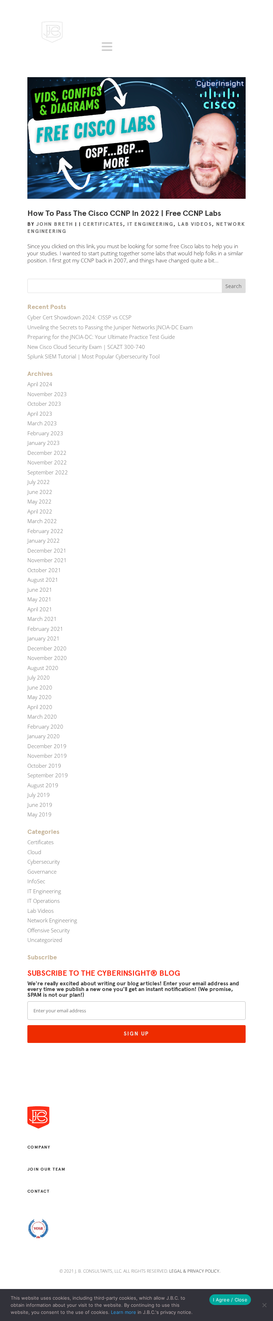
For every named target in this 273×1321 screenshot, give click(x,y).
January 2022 (43, 540)
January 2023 (43, 442)
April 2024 (39, 384)
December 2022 (46, 452)
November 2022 (47, 462)
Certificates (103, 224)
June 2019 (39, 804)
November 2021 (47, 560)
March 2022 (42, 520)
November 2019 (47, 755)
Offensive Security (48, 930)
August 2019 (42, 785)
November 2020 (47, 657)
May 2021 (39, 599)
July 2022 (38, 481)
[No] (264, 1305)
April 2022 (39, 511)
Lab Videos (195, 224)
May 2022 (39, 501)
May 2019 (39, 814)
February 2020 (45, 726)
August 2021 (42, 579)
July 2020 (38, 677)
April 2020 (39, 706)
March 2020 (42, 716)
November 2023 (47, 394)
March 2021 (42, 618)
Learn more (123, 1312)
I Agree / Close (230, 1300)
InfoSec (36, 881)
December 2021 (46, 550)
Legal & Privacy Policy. (194, 1271)
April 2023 (39, 413)
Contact (38, 1191)
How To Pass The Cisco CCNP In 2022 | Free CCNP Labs (124, 213)
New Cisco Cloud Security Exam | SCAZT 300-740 (86, 346)
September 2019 (47, 775)
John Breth (54, 224)
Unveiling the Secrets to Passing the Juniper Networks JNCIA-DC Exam (110, 327)
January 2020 (43, 736)
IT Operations (43, 900)
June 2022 (39, 491)
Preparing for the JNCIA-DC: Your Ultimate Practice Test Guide (101, 336)
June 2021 (39, 589)
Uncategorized (44, 939)
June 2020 (39, 687)
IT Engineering (150, 224)
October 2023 (44, 403)
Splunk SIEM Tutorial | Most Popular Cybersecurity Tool (93, 356)
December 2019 (46, 746)
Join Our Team (46, 1169)
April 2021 (39, 609)
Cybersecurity (43, 861)
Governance (42, 871)
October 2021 (44, 570)
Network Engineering (52, 920)
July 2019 (38, 794)
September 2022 (47, 472)
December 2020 (46, 648)
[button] (108, 47)
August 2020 (42, 667)
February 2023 (45, 433)
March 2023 (42, 423)
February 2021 (45, 628)
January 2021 (43, 638)
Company (38, 1147)
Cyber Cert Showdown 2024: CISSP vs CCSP (79, 317)
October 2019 (44, 765)
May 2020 (39, 697)
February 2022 (45, 530)
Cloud (34, 852)
